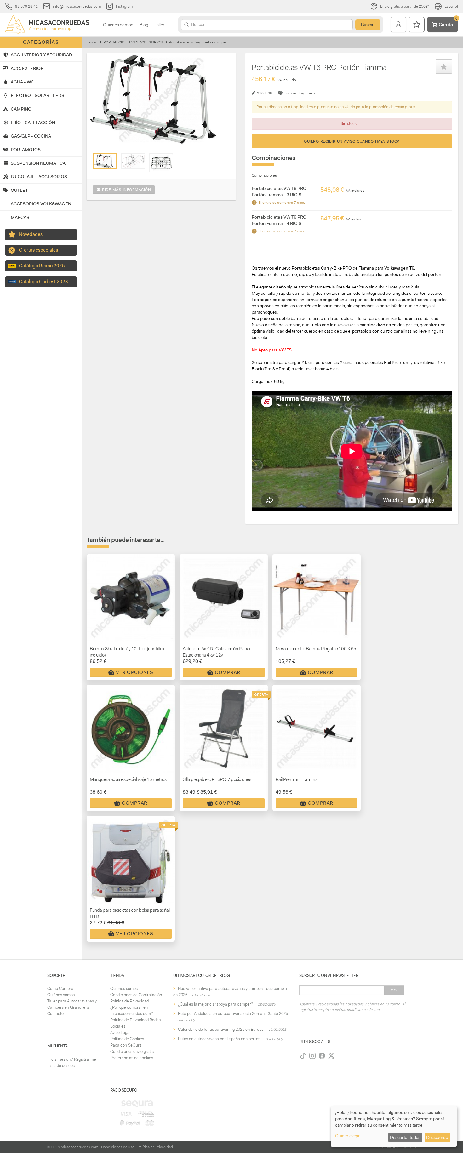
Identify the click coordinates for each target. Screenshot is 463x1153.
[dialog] (394, 1126)
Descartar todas (405, 1137)
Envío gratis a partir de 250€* (404, 6)
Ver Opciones (134, 672)
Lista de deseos (61, 1065)
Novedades (31, 234)
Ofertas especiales (38, 250)
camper (291, 93)
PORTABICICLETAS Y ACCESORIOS (133, 42)
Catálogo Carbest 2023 (43, 281)
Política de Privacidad (129, 1001)
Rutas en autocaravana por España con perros (219, 1039)
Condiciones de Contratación (136, 994)
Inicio (92, 42)
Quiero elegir (347, 1136)
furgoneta (307, 93)
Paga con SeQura (126, 1045)
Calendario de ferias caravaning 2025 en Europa (221, 1029)
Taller (159, 24)
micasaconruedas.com (79, 1147)
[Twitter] (331, 1055)
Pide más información (126, 189)
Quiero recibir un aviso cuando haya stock (352, 141)
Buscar (368, 24)
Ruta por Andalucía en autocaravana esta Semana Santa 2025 (233, 1013)
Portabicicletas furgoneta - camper (198, 42)
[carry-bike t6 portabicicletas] (105, 161)
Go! (394, 990)
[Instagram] (312, 1055)
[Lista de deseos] (417, 24)
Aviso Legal (120, 1032)
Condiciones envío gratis (132, 1051)
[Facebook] (322, 1055)
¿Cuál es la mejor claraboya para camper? (215, 1004)
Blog (144, 24)
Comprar (227, 672)
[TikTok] (303, 1055)
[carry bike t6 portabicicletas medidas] (133, 160)
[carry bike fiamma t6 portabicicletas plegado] (161, 162)
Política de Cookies (127, 1039)
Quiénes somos (118, 24)
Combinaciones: (265, 175)
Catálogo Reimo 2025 (42, 266)
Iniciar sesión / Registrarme (71, 1059)
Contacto (55, 1013)
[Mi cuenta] (398, 24)
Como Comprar (61, 988)
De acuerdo (437, 1137)
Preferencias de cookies (131, 1057)
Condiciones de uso (117, 1147)
